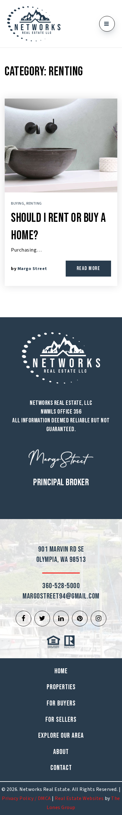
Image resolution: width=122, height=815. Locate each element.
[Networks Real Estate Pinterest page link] (80, 618)
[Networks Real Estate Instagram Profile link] (98, 618)
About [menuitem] (61, 752)
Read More (88, 268)
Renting (34, 203)
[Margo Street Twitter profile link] (42, 618)
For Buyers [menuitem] (61, 703)
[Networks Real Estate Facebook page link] (23, 618)
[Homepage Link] (33, 23)
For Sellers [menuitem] (61, 720)
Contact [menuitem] (61, 768)
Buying (17, 203)
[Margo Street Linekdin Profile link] (61, 618)
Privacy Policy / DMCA (26, 798)
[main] (61, 182)
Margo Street (32, 269)
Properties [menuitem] (61, 687)
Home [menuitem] (61, 671)
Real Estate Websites (79, 798)
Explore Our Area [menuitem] (61, 735)
